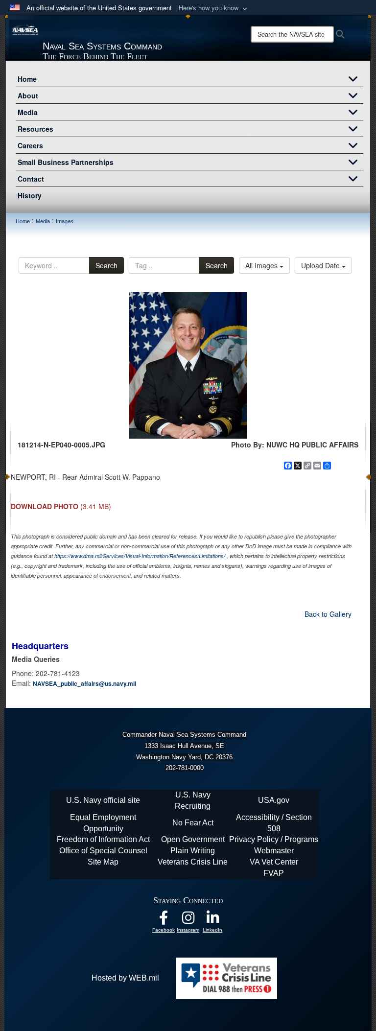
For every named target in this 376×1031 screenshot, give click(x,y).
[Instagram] (188, 920)
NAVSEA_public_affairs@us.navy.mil (84, 683)
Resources (35, 129)
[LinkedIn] (212, 920)
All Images (262, 265)
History (30, 195)
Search (106, 265)
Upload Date (321, 265)
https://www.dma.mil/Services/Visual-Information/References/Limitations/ (139, 556)
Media (28, 112)
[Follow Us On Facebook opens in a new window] (163, 920)
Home (27, 79)
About (28, 95)
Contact (31, 179)
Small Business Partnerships (66, 162)
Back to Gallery (328, 614)
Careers (30, 145)
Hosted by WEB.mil (125, 978)
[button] (214, 8)
